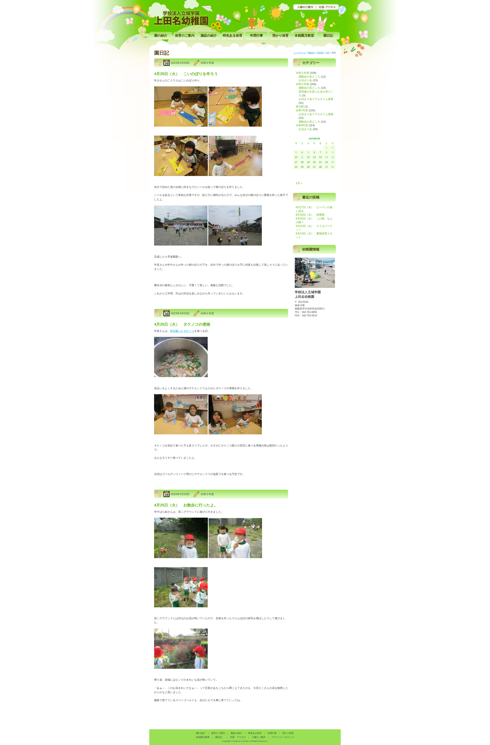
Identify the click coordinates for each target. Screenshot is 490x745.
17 (296, 162)
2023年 (320, 53)
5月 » (299, 183)
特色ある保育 (232, 35)
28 (320, 167)
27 (314, 167)
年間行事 (256, 35)
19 (308, 162)
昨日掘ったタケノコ (182, 330)
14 (320, 157)
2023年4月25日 (180, 62)
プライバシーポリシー (282, 737)
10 (296, 157)
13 (314, 157)
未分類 (300, 106)
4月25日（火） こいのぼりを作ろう (186, 74)
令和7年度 (302, 110)
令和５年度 (207, 62)
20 (314, 162)
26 (308, 167)
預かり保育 (280, 35)
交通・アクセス (238, 737)
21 (320, 162)
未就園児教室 (304, 35)
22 (326, 162)
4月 (327, 53)
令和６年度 (302, 84)
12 (308, 157)
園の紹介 (160, 35)
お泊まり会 (305, 80)
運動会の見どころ (309, 76)
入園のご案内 (258, 737)
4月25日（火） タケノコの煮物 (182, 324)
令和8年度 (302, 125)
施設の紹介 (209, 35)
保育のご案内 (184, 35)
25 (302, 167)
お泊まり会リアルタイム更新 (316, 99)
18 (302, 162)
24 (296, 167)
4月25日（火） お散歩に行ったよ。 (186, 505)
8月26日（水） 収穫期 (310, 214)
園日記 (328, 35)
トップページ (299, 53)
